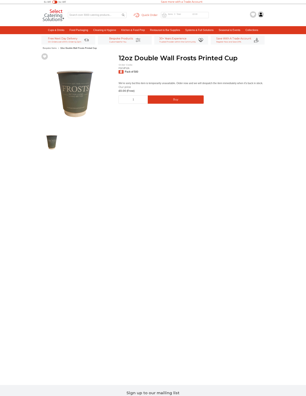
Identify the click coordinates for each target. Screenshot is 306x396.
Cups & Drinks (56, 30)
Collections (251, 30)
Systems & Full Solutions (199, 30)
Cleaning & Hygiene (104, 30)
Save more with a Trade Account (182, 1)
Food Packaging (78, 30)
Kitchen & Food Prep (133, 30)
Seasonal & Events (229, 30)
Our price (125, 87)
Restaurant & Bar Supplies (165, 30)
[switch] (54, 2)
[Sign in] (261, 14)
